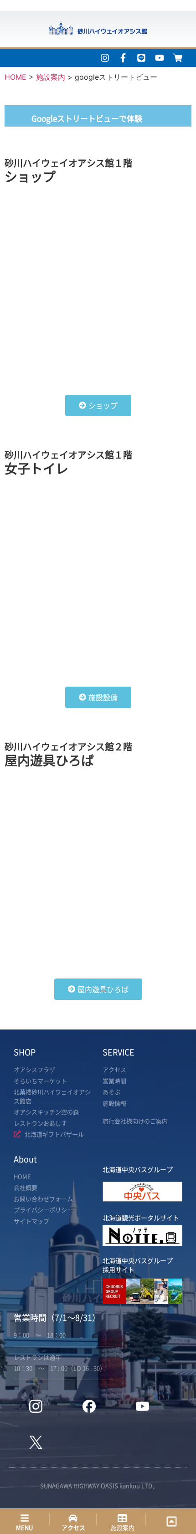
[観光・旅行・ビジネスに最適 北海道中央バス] (142, 1198)
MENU (24, 1527)
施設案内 (122, 1527)
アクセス (73, 1527)
